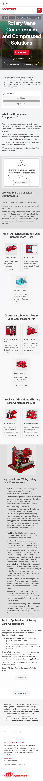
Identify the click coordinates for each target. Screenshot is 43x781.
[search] (39, 3)
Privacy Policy (9, 758)
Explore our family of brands (14, 742)
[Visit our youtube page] (19, 732)
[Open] (39, 10)
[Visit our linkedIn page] (13, 732)
